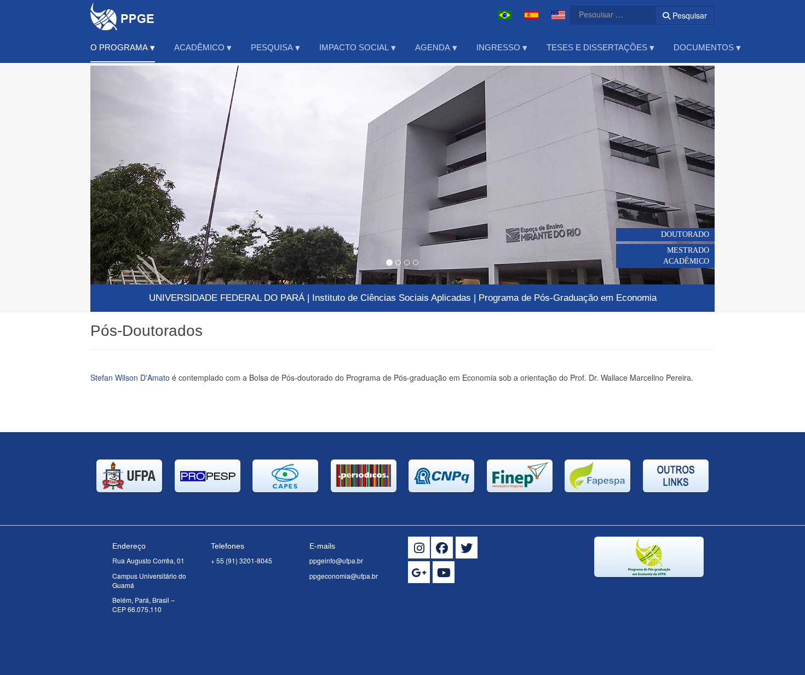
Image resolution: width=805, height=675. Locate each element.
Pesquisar (688, 15)
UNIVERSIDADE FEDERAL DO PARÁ (226, 298)
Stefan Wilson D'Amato (130, 377)
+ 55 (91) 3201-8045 (241, 560)
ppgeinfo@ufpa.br (336, 560)
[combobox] (606, 14)
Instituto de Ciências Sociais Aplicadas (391, 298)
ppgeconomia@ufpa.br (343, 575)
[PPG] (122, 15)
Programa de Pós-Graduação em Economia (568, 298)
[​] (419, 547)
